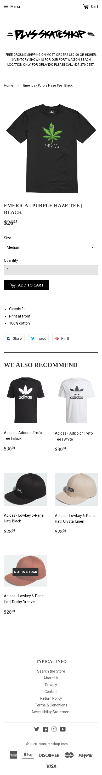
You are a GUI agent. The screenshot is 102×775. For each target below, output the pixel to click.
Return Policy (51, 698)
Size (7, 238)
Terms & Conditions (51, 705)
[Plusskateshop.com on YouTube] (63, 730)
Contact (51, 691)
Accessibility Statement (51, 712)
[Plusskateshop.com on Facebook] (45, 730)
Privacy (51, 685)
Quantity (11, 260)
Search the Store (51, 671)
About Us (51, 678)
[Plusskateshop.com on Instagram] (54, 730)
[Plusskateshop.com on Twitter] (36, 730)
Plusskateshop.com (53, 744)
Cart (94, 6)
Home (8, 85)
